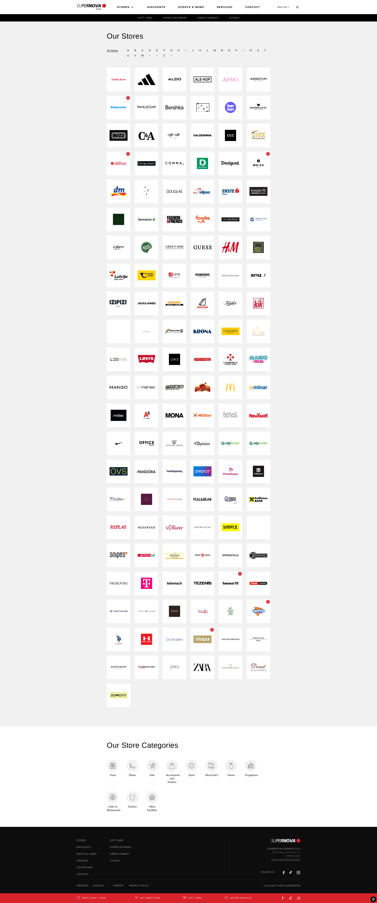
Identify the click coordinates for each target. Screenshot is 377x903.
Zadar (98, 9)
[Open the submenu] (132, 7)
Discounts (156, 7)
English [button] (282, 7)
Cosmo (234, 18)
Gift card (145, 18)
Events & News (191, 7)
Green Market (208, 18)
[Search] (296, 7)
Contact (252, 7)
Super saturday (175, 18)
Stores (123, 7)
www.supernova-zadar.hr (285, 859)
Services (225, 7)
